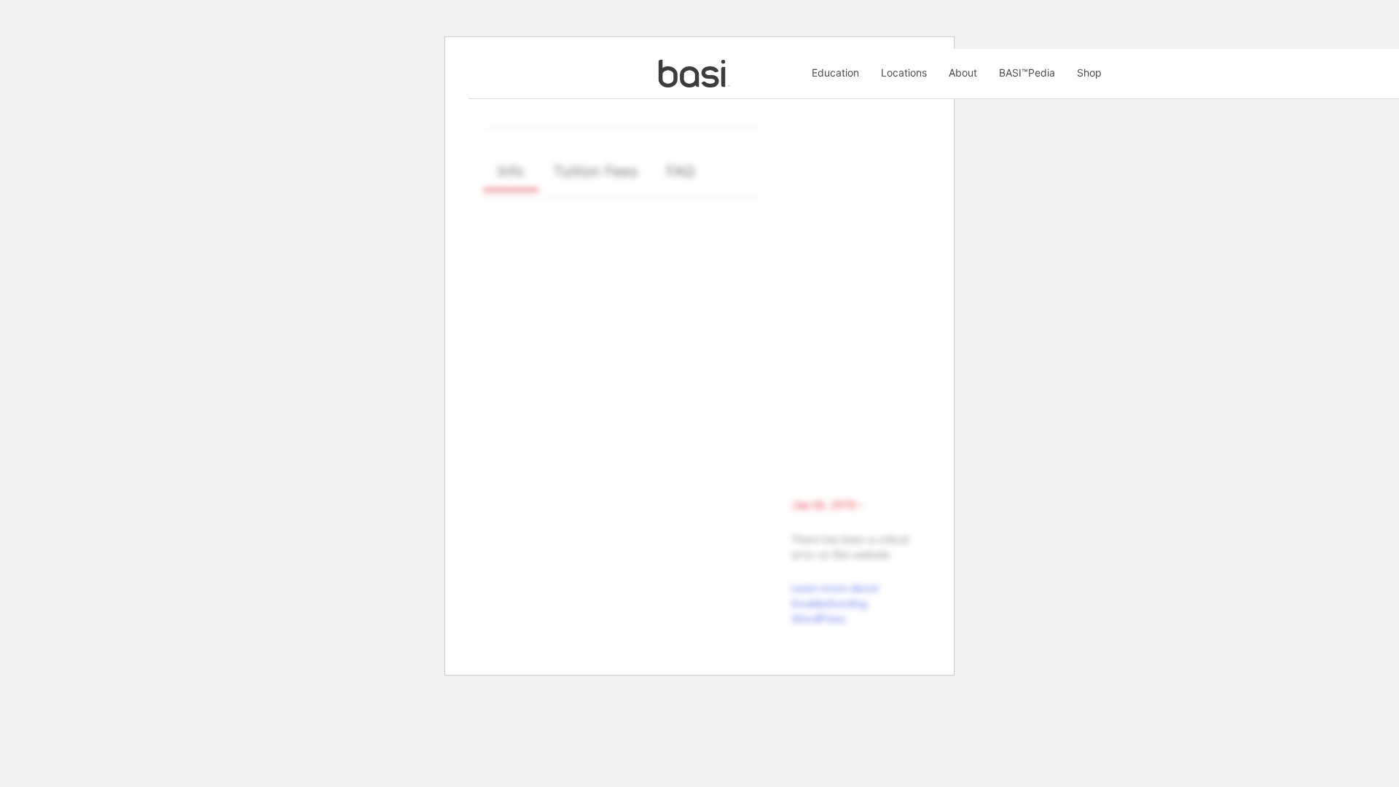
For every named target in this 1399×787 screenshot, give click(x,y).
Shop (1089, 72)
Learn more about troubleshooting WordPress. (834, 603)
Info (511, 171)
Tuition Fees (595, 171)
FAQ (680, 171)
